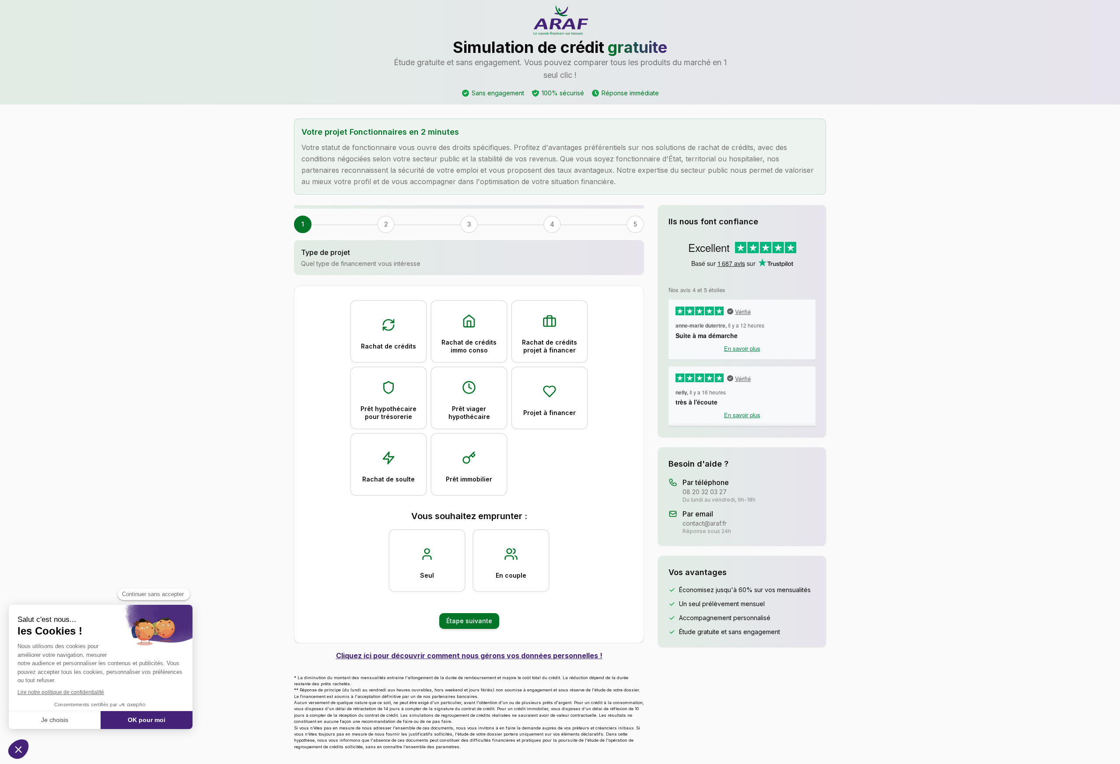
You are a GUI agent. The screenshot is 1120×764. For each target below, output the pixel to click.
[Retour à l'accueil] (560, 20)
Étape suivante (469, 620)
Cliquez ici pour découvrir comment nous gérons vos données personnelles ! (469, 655)
